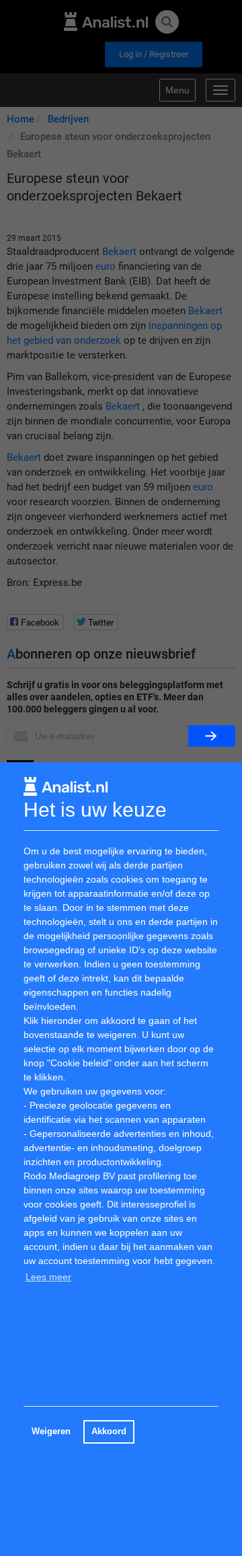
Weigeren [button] (51, 1431)
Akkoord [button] (108, 1431)
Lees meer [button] (48, 1276)
